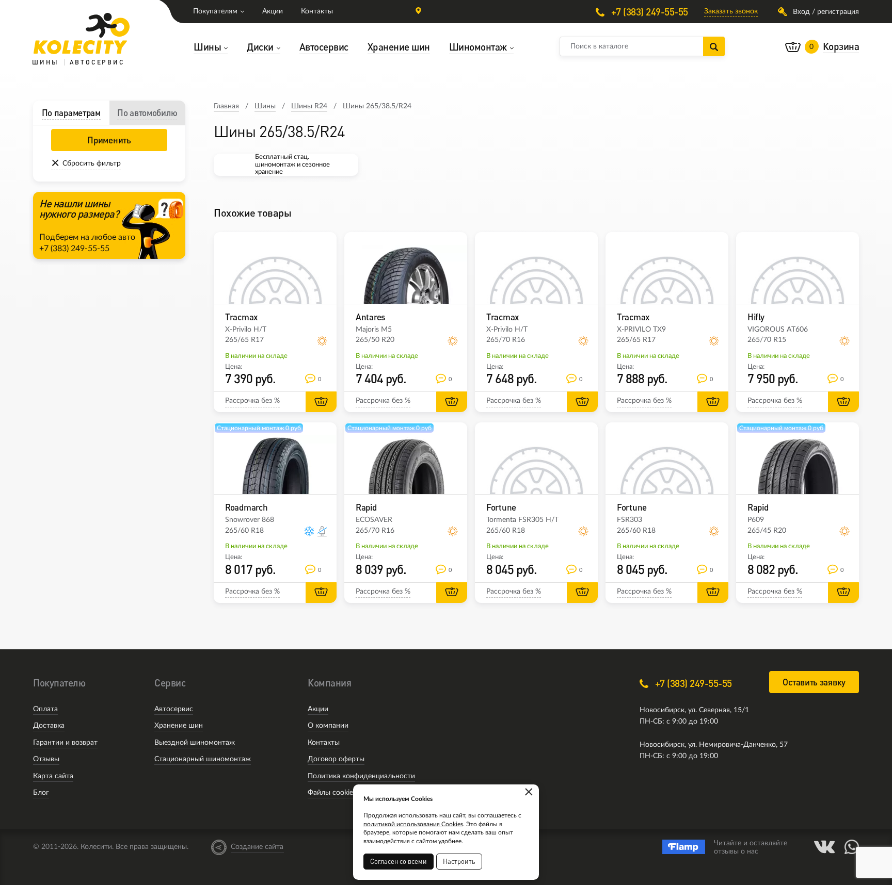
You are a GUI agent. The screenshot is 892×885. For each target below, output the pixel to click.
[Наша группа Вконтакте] (824, 847)
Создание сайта (257, 846)
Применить (109, 140)
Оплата (45, 709)
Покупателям (215, 11)
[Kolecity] (81, 33)
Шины (265, 106)
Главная (226, 106)
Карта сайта (53, 776)
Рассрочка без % (252, 400)
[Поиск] (714, 46)
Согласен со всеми (398, 861)
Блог (41, 792)
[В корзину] (321, 401)
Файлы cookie (330, 792)
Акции (272, 11)
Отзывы (46, 759)
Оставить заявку (814, 682)
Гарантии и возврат (65, 742)
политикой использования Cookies (413, 824)
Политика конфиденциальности (361, 776)
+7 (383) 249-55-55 (648, 12)
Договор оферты (336, 759)
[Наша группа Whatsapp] (852, 847)
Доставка (49, 725)
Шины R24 (309, 106)
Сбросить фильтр (91, 163)
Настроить (459, 861)
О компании (328, 725)
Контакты (317, 11)
